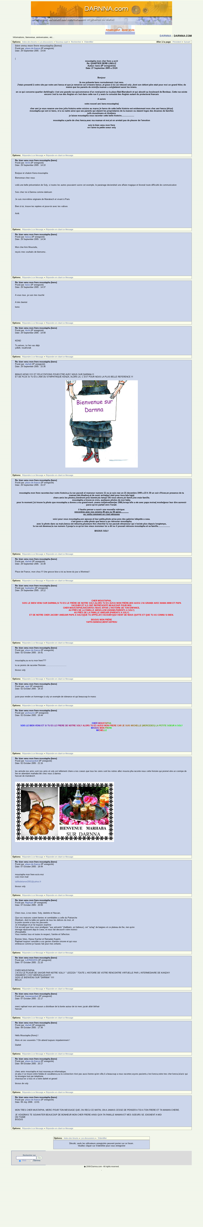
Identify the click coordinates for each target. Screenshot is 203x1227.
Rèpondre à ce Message (32, 155)
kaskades (29, 588)
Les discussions (46, 42)
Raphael (29, 902)
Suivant (187, 42)
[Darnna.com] (101, 13)
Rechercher (76, 42)
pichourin (30, 713)
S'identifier (88, 42)
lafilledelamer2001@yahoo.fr (28, 881)
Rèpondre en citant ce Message (59, 155)
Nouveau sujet (62, 42)
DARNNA (165, 36)
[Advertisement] (68, 30)
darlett (28, 364)
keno (27, 285)
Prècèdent (177, 42)
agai (27, 686)
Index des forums (29, 42)
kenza (28, 237)
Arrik (27, 163)
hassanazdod (31, 761)
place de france (32, 48)
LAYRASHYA (31, 960)
